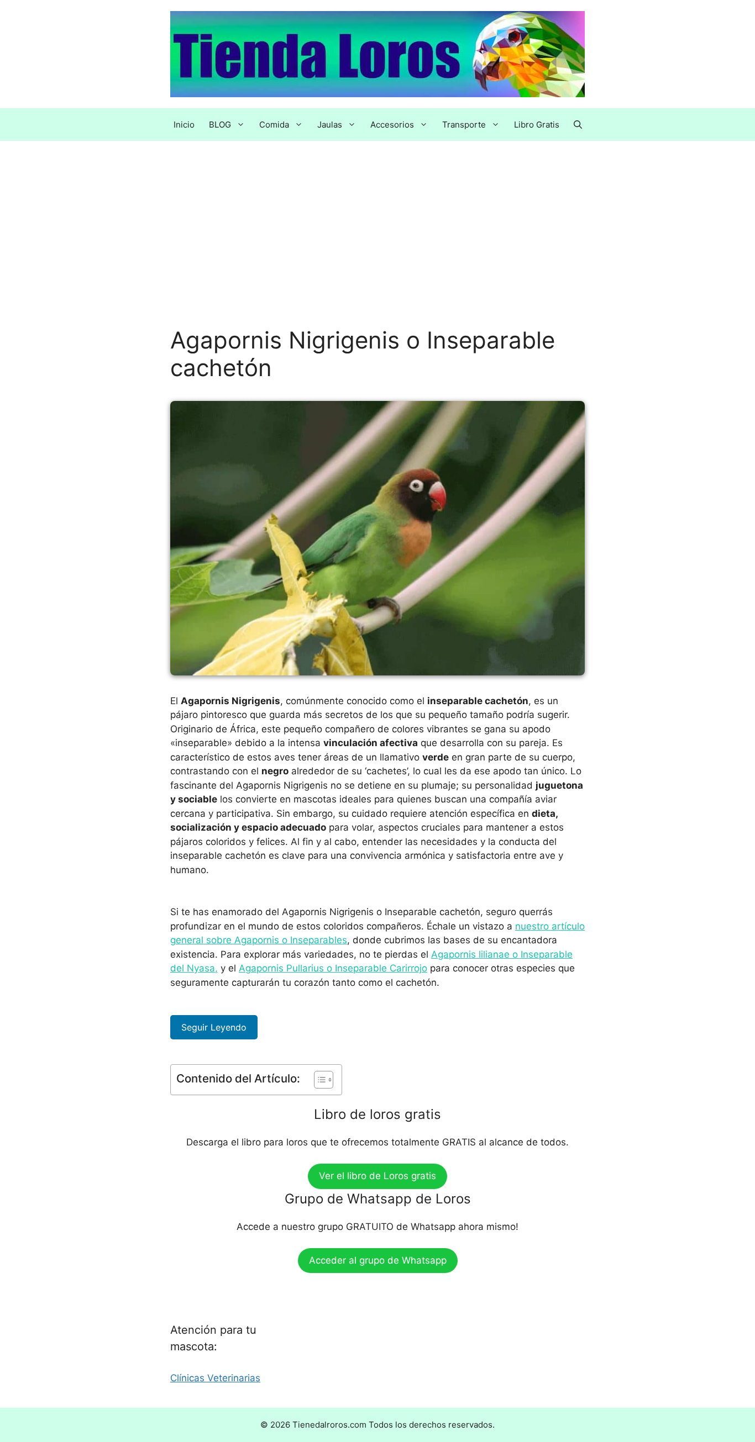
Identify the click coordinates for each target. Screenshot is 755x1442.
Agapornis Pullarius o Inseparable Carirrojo (333, 968)
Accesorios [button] (392, 124)
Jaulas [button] (329, 124)
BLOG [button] (220, 124)
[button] (578, 124)
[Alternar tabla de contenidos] (318, 1079)
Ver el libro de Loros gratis (377, 1175)
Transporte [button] (464, 124)
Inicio (184, 124)
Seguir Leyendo (214, 1027)
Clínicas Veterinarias (215, 1377)
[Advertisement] (377, 244)
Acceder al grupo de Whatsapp (378, 1260)
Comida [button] (274, 124)
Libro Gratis (536, 124)
